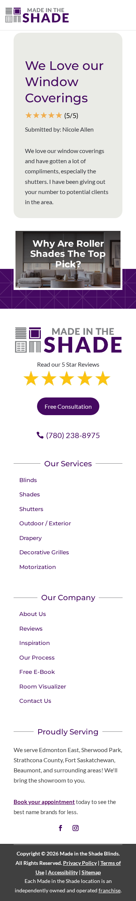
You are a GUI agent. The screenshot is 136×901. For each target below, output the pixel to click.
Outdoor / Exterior (45, 523)
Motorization (37, 566)
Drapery (30, 538)
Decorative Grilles (44, 552)
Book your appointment (44, 801)
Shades (29, 494)
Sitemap (91, 872)
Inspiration (34, 642)
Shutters (31, 509)
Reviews (31, 628)
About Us (32, 613)
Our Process (37, 657)
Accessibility (63, 872)
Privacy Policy (80, 863)
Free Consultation (68, 406)
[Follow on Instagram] (76, 828)
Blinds (28, 480)
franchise (110, 890)
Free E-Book (37, 671)
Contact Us (35, 700)
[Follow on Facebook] (60, 828)
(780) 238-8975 (73, 435)
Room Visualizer (42, 686)
